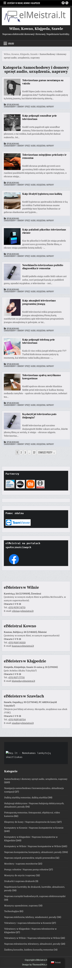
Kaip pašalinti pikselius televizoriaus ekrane (44, 231)
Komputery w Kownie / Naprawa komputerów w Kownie (33, 828)
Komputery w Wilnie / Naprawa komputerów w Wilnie (32, 846)
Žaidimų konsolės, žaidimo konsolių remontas (28, 949)
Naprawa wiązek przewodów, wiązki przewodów (29, 858)
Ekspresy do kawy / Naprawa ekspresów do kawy (30, 822)
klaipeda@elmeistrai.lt (23, 681)
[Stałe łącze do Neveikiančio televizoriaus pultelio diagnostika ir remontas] (12, 272)
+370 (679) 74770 (16, 607)
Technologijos (11, 911)
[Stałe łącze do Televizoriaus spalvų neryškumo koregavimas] (12, 382)
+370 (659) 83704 (17, 719)
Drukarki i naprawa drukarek (19, 881)
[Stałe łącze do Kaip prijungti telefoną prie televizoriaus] (12, 346)
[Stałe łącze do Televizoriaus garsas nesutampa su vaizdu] (12, 87)
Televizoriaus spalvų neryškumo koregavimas (41, 377)
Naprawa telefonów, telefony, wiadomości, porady (30, 917)
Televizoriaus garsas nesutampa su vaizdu (42, 82)
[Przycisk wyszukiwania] (66, 2)
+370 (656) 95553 (17, 642)
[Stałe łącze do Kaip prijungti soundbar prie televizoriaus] (12, 122)
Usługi (11, 43)
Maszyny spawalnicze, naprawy (21, 905)
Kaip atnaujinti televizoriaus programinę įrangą (39, 302)
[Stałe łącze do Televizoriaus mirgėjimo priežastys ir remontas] (12, 161)
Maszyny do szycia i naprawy (19, 875)
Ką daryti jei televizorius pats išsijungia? (39, 416)
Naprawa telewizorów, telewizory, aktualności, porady (32, 944)
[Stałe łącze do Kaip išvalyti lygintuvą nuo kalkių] (12, 200)
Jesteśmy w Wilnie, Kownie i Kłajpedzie (23, 3)
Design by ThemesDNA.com (36, 964)
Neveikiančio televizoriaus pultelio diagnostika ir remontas (42, 267)
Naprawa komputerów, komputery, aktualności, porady (33, 852)
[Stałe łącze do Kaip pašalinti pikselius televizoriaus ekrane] (12, 236)
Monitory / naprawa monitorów (21, 863)
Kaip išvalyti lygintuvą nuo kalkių (42, 194)
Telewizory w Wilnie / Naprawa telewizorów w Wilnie (32, 938)
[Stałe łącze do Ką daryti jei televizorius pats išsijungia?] (12, 421)
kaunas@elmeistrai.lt (23, 646)
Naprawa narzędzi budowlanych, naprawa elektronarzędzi (34, 896)
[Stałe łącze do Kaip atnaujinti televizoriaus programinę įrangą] (12, 307)
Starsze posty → (46, 452)
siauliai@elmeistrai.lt (23, 723)
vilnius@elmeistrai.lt (22, 611)
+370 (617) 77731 (16, 677)
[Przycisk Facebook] (63, 2)
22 (34, 452)
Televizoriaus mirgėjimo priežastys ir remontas (44, 156)
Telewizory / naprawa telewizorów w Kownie (27, 923)
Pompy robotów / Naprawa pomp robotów (26, 869)
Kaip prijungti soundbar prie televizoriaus (39, 117)
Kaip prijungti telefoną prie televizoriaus (38, 341)
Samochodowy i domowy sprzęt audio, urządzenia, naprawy (29, 107)
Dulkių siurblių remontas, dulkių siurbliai (26, 797)
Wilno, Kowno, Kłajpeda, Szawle (36, 28)
